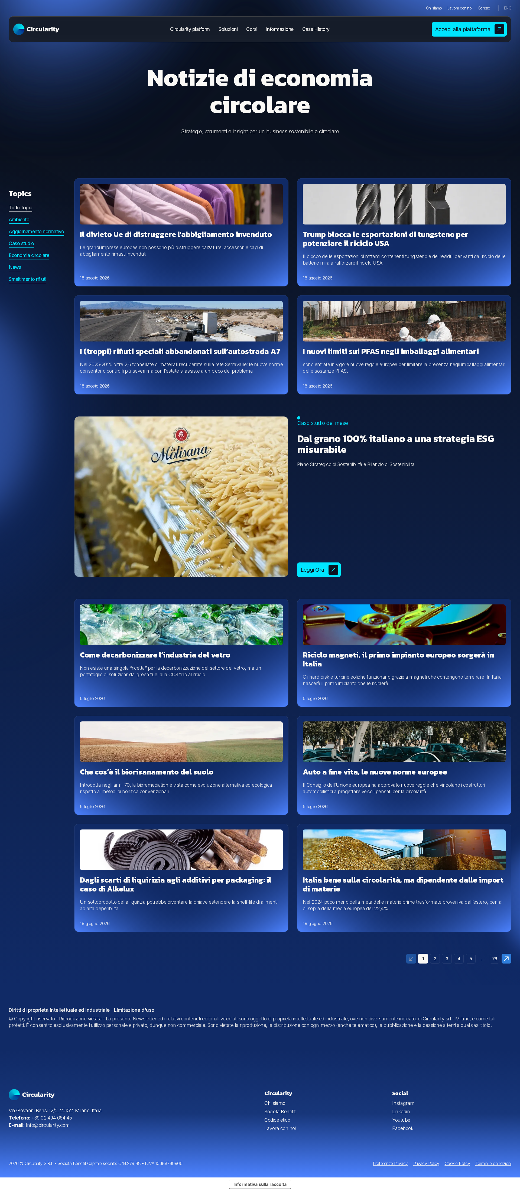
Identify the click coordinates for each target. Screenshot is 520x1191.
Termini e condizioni (493, 1163)
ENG (508, 8)
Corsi (251, 29)
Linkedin (401, 1111)
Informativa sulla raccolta (260, 1184)
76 (494, 958)
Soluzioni (228, 29)
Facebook (402, 1128)
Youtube (401, 1120)
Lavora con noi (459, 8)
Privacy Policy (426, 1163)
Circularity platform (190, 29)
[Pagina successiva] (506, 959)
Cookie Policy (457, 1163)
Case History (316, 29)
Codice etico (277, 1120)
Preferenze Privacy (390, 1163)
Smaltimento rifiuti (27, 279)
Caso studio (21, 243)
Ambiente (19, 219)
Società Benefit (280, 1111)
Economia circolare (29, 255)
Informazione (280, 29)
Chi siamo (434, 8)
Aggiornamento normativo (36, 231)
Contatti (484, 8)
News (15, 267)
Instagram (403, 1103)
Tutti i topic (20, 207)
